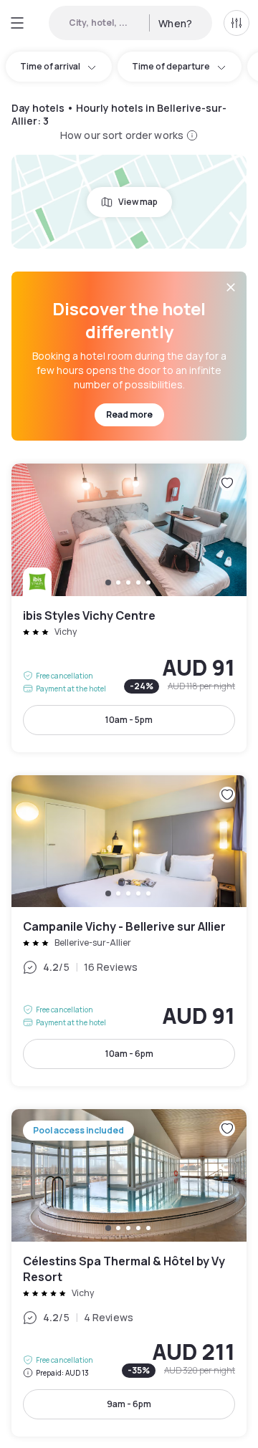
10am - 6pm (129, 1053)
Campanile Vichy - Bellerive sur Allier (129, 931)
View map (138, 202)
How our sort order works (121, 135)
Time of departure (171, 66)
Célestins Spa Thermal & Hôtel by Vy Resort (129, 1273)
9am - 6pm (129, 1404)
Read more (129, 414)
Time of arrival (50, 66)
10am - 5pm (129, 720)
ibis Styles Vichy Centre (129, 608)
